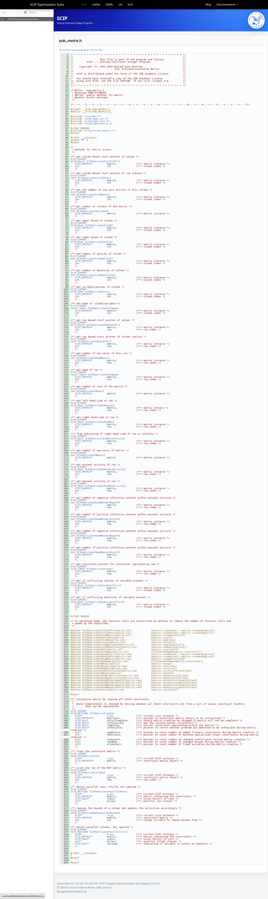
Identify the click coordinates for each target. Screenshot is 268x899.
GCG (130, 4)
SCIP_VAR (76, 291)
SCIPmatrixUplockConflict (102, 585)
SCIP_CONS (77, 569)
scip (110, 715)
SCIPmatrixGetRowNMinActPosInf (97, 519)
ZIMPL (109, 4)
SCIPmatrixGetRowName (102, 374)
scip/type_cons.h (96, 121)
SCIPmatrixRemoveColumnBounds (98, 813)
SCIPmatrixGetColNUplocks (93, 258)
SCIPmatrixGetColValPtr (103, 161)
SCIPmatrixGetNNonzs (90, 455)
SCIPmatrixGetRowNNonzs (92, 358)
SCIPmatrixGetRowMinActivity (105, 469)
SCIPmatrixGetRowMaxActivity (105, 486)
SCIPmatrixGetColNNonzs (92, 194)
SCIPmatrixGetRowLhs (99, 405)
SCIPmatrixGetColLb (98, 242)
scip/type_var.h (96, 118)
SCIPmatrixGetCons (99, 569)
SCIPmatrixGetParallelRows (108, 791)
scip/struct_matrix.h (99, 130)
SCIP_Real (77, 161)
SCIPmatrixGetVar (96, 291)
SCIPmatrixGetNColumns (91, 211)
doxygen (145, 883)
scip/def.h (92, 116)
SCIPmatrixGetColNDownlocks (95, 275)
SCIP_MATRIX (83, 163)
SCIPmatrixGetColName (102, 308)
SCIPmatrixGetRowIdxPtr (94, 341)
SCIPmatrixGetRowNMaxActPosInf (97, 552)
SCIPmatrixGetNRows (89, 391)
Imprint (107, 887)
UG (120, 4)
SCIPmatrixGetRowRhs (99, 422)
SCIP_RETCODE (79, 713)
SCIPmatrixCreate (101, 713)
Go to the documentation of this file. (81, 50)
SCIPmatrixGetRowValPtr (103, 324)
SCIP (84, 4)
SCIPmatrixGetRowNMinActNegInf (97, 502)
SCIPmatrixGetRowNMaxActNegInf (97, 535)
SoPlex (96, 4)
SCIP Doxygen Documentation (23, 19)
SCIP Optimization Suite (47, 4)
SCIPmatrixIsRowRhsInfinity (104, 438)
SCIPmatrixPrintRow (91, 772)
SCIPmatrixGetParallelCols (108, 831)
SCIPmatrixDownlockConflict (104, 602)
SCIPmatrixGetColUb (98, 225)
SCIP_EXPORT (79, 159)
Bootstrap (81, 891)
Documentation (226, 4)
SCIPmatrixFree (88, 756)
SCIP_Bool (77, 438)
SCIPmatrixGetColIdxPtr (94, 178)
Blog (208, 4)
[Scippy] (256, 20)
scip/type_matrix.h (98, 123)
